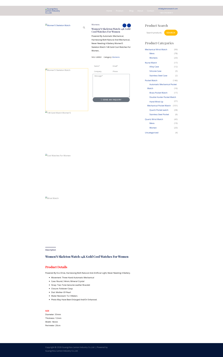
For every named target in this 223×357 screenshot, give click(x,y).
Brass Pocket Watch (158, 92)
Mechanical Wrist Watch (156, 49)
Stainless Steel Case (158, 75)
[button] (124, 11)
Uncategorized (151, 132)
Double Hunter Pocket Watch (162, 97)
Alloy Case (154, 66)
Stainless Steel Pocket (159, 114)
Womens (96, 24)
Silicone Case (155, 71)
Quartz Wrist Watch (154, 119)
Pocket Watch (151, 80)
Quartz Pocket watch (158, 110)
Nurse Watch (151, 62)
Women (153, 127)
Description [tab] (50, 249)
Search (171, 32)
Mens (151, 53)
